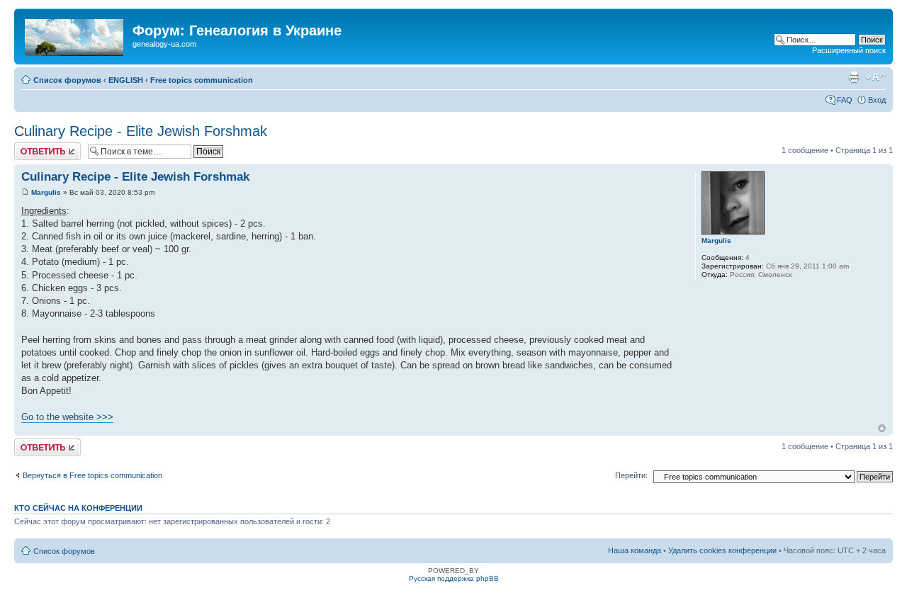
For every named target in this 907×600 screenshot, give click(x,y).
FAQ (844, 100)
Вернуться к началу (882, 428)
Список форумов (67, 80)
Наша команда (634, 550)
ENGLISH (125, 80)
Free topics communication (201, 80)
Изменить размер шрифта (875, 77)
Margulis (46, 192)
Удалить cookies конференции (722, 550)
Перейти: (631, 475)
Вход (877, 100)
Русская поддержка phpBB (454, 578)
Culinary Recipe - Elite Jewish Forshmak (140, 131)
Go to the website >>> (67, 417)
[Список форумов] (75, 34)
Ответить (31, 146)
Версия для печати (854, 77)
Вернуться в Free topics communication (92, 475)
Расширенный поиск (849, 50)
